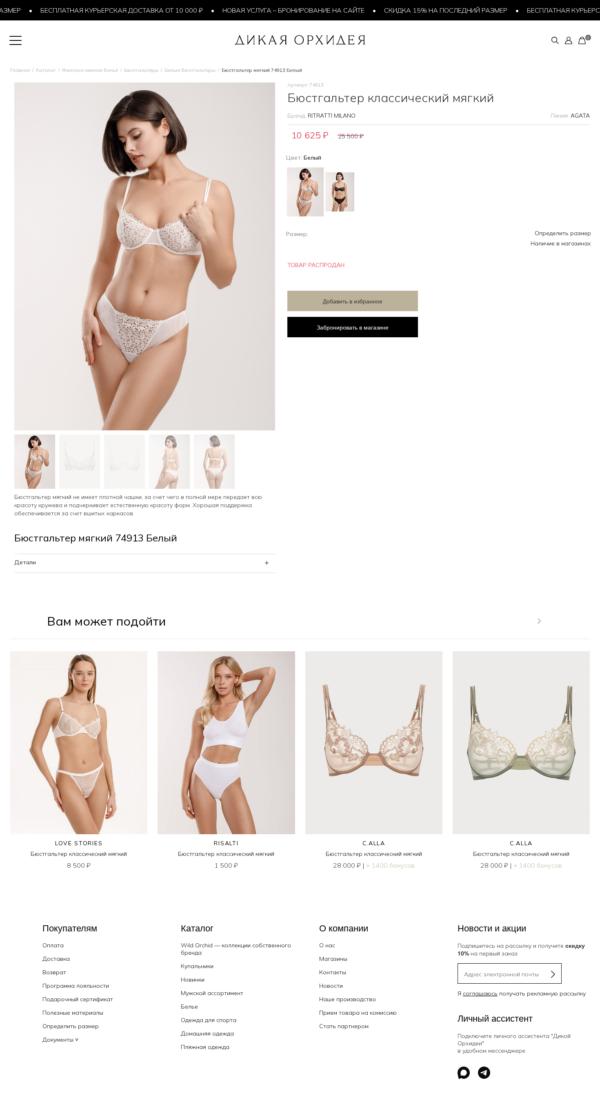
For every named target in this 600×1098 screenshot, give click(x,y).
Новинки (192, 979)
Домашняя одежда (207, 1033)
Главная (20, 70)
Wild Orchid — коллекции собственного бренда (236, 949)
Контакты (332, 972)
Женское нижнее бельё (90, 70)
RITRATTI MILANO (332, 115)
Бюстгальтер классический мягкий (79, 853)
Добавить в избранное (352, 301)
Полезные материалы (72, 1012)
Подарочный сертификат (77, 999)
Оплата (53, 945)
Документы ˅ (60, 1039)
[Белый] (305, 190)
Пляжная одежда (205, 1047)
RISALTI (226, 843)
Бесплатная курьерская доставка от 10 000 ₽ (104, 10)
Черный (339, 191)
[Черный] (339, 188)
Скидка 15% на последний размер (428, 10)
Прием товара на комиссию (358, 1012)
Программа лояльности (75, 985)
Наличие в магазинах (561, 243)
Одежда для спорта (208, 1020)
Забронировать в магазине (353, 327)
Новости (331, 985)
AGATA (580, 115)
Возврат (54, 972)
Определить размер (563, 233)
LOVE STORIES (78, 843)
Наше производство (347, 999)
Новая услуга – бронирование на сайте (276, 10)
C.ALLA (373, 843)
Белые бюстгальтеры (190, 70)
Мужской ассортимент (212, 993)
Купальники (197, 966)
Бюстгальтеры (141, 70)
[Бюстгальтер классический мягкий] (78, 742)
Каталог (46, 70)
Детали (25, 562)
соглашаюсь (480, 993)
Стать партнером (344, 1026)
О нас (327, 945)
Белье (189, 1006)
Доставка (56, 958)
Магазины (333, 958)
